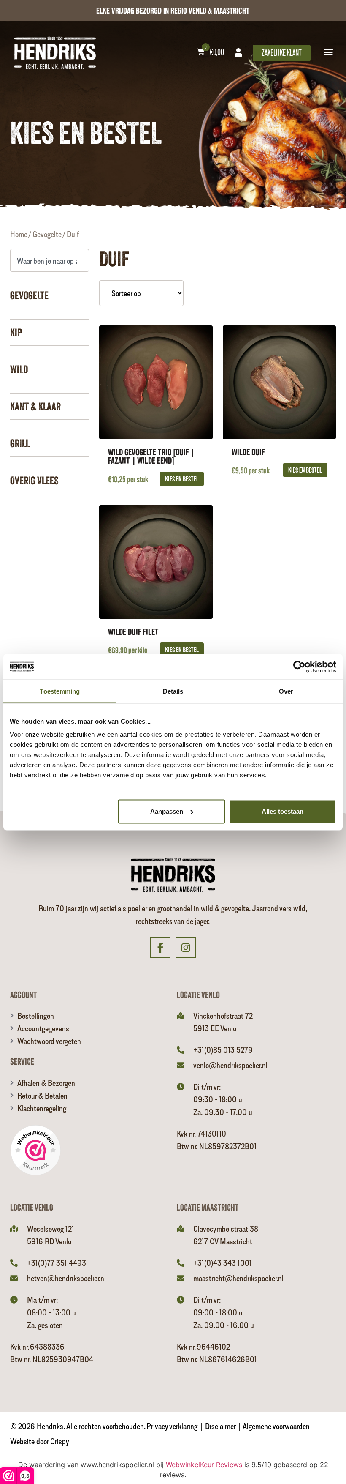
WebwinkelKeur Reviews (204, 1464)
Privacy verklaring (171, 1425)
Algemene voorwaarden (276, 1425)
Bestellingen (35, 1015)
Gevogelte (47, 234)
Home (18, 234)
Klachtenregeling (41, 1108)
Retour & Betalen (42, 1095)
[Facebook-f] (160, 947)
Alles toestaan (282, 811)
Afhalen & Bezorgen (46, 1082)
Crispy (59, 1441)
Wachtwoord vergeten (49, 1040)
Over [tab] (286, 690)
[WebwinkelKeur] (35, 1151)
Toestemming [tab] (60, 690)
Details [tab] (173, 690)
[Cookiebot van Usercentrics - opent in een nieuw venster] (299, 666)
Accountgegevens (43, 1028)
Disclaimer (220, 1425)
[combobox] (49, 260)
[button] (328, 52)
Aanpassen (166, 811)
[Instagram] (186, 947)
